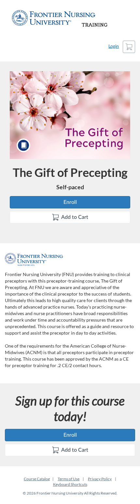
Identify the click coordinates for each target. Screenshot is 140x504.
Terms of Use (68, 478)
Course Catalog (37, 478)
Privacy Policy (100, 478)
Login (113, 46)
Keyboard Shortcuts (70, 484)
